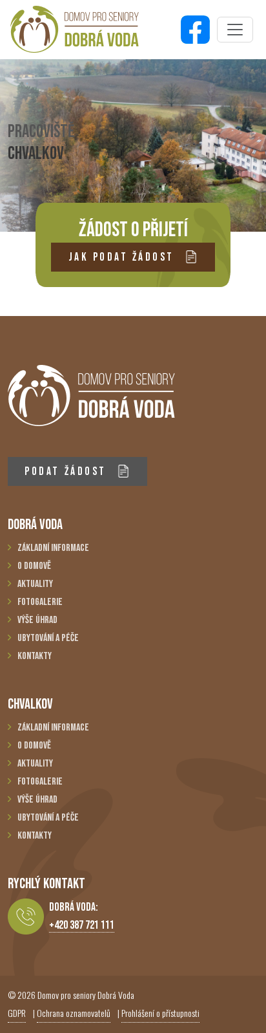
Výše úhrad (37, 620)
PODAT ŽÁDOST (67, 471)
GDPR (17, 1012)
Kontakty (34, 656)
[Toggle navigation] (235, 29)
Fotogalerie (40, 602)
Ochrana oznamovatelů (73, 1012)
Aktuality (35, 584)
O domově (34, 566)
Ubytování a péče (48, 638)
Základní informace (53, 548)
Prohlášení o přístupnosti (160, 1012)
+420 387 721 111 (81, 925)
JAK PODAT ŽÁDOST (123, 257)
